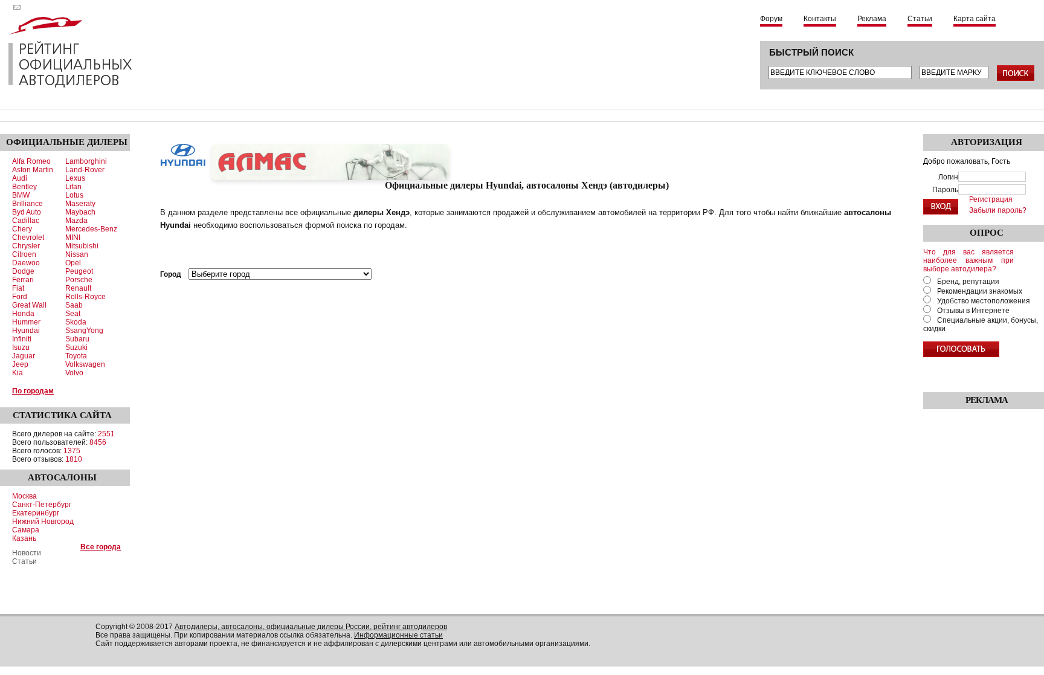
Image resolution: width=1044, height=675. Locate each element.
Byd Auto (26, 212)
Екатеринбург (35, 513)
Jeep (20, 364)
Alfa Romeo (31, 161)
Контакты (820, 19)
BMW (21, 195)
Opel (73, 263)
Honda (23, 313)
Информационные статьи (398, 635)
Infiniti (21, 339)
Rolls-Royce (85, 296)
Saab (74, 305)
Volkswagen (85, 364)
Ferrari (23, 280)
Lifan (73, 186)
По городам (33, 391)
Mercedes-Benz (91, 229)
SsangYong (84, 330)
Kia (17, 373)
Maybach (80, 212)
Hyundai (26, 330)
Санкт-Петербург (41, 504)
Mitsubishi (81, 246)
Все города (100, 547)
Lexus (75, 178)
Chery (22, 229)
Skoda (75, 322)
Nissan (76, 254)
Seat (72, 313)
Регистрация (991, 199)
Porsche (78, 280)
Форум (771, 19)
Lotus (74, 195)
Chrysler (26, 246)
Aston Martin (32, 170)
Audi (19, 178)
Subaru (77, 339)
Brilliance (27, 203)
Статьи (919, 19)
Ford (19, 296)
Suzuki (76, 347)
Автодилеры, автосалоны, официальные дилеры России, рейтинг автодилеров (311, 626)
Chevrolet (28, 237)
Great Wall (29, 305)
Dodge (23, 271)
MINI (72, 237)
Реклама (871, 19)
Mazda (76, 220)
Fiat (18, 288)
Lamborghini (86, 161)
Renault (78, 288)
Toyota (76, 356)
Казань (24, 538)
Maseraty (80, 203)
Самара (25, 530)
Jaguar (23, 356)
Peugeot (79, 271)
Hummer (26, 322)
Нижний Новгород (43, 521)
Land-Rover (85, 170)
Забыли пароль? (997, 210)
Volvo (74, 373)
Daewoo (26, 263)
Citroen (24, 254)
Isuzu (21, 347)
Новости (26, 553)
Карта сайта (974, 19)
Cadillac (25, 220)
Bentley (24, 186)
